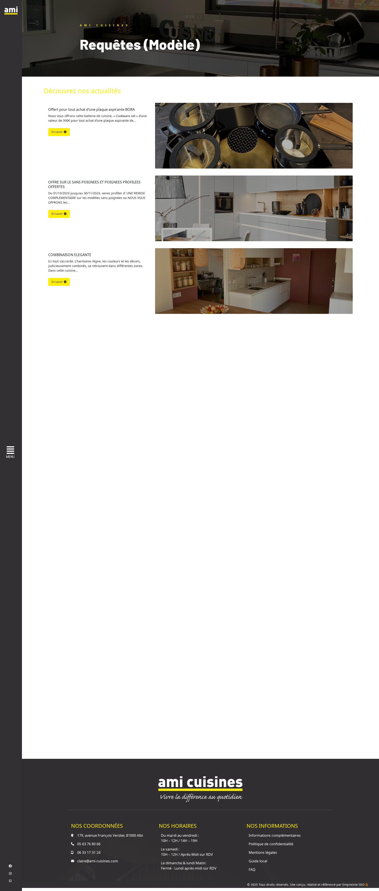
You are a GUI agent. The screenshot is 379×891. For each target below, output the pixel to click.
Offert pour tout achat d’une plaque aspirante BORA (91, 109)
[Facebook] (10, 866)
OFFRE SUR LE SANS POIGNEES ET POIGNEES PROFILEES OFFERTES (94, 184)
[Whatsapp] (10, 880)
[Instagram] (10, 873)
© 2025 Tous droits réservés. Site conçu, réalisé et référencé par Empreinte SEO (306, 884)
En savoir (57, 132)
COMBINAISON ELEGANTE (69, 254)
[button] (11, 453)
